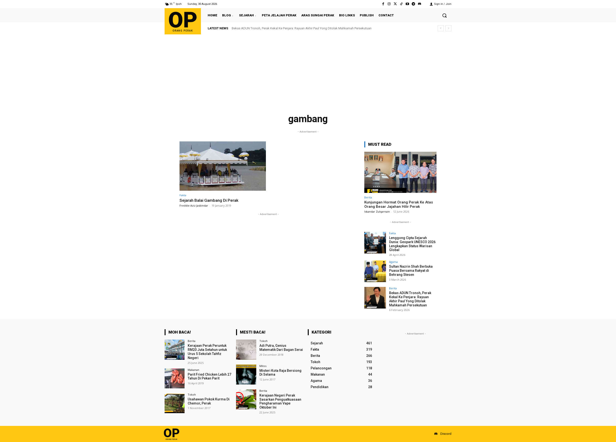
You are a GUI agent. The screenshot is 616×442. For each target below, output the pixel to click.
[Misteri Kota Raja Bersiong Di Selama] (246, 375)
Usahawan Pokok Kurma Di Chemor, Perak (209, 401)
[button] (444, 15)
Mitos (262, 366)
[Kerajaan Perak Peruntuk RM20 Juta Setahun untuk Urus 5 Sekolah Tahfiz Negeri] (175, 350)
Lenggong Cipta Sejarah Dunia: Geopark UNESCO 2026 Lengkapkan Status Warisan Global (412, 244)
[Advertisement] (308, 70)
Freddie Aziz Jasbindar (194, 205)
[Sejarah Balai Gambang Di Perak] (223, 166)
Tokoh (192, 394)
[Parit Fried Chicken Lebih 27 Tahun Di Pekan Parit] (175, 378)
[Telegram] (414, 4)
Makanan (193, 369)
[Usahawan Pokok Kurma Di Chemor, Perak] (175, 403)
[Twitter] (395, 4)
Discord (445, 434)
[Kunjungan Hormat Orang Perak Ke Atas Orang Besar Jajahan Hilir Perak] (400, 172)
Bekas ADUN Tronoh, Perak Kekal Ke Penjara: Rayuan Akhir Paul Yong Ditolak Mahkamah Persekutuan (302, 28)
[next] (448, 28)
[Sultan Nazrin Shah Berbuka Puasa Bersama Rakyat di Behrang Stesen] (375, 271)
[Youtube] (407, 4)
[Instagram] (389, 4)
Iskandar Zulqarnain (377, 211)
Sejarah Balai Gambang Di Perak (209, 200)
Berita (368, 197)
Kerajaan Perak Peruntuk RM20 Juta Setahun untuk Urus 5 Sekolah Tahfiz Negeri (207, 352)
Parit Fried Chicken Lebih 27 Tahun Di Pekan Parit (209, 376)
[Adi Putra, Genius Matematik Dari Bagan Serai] (246, 350)
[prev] (441, 28)
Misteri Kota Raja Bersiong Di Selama (280, 373)
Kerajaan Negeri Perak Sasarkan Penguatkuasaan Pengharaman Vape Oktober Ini (280, 401)
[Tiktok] (401, 4)
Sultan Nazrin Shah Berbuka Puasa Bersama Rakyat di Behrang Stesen (411, 271)
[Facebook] (383, 4)
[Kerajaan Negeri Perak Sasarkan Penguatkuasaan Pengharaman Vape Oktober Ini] (246, 399)
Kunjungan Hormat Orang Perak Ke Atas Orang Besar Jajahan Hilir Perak (398, 204)
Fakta (183, 195)
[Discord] (420, 4)
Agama (393, 261)
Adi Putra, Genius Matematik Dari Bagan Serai (281, 348)
